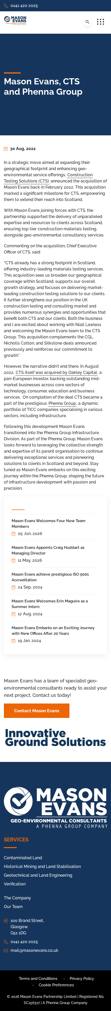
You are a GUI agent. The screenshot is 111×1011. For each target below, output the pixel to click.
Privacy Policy (82, 978)
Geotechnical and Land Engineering (38, 875)
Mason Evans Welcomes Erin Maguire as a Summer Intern (50, 604)
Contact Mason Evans (36, 710)
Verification (15, 884)
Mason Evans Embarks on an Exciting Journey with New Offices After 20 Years (53, 631)
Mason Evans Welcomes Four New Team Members (48, 523)
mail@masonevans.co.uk (34, 950)
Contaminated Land (23, 857)
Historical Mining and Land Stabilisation (42, 866)
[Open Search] (87, 22)
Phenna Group (62, 403)
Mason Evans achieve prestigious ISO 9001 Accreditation (50, 577)
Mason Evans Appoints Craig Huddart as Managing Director (48, 550)
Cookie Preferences (56, 985)
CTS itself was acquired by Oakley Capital (56, 372)
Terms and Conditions (38, 978)
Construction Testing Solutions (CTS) (48, 177)
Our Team (13, 906)
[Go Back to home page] (15, 22)
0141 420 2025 (24, 5)
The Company (17, 897)
